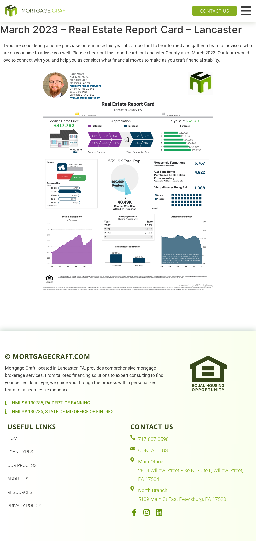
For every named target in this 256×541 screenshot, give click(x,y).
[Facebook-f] (134, 512)
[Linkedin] (159, 512)
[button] (246, 11)
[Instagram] (146, 512)
